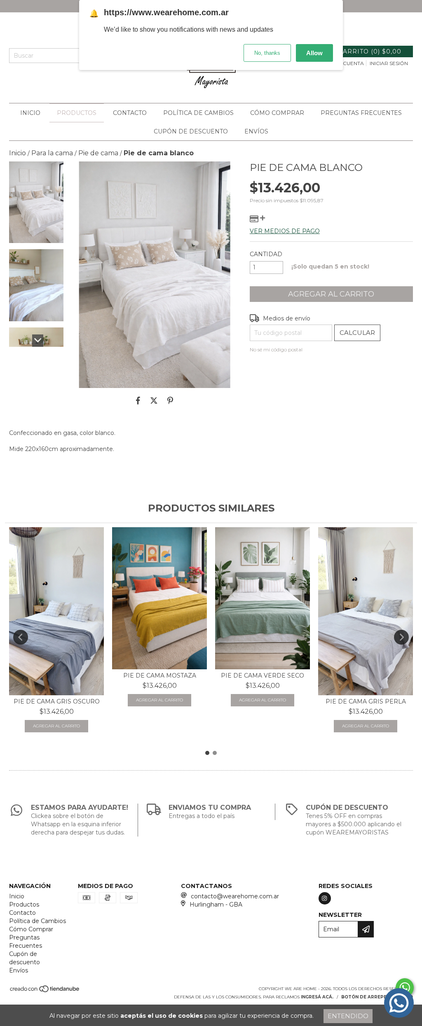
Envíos (256, 131)
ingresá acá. (317, 997)
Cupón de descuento (191, 131)
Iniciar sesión (389, 63)
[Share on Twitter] (154, 400)
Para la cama (52, 153)
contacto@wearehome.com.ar (235, 896)
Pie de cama (98, 153)
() (369, 51)
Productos (76, 113)
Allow (314, 52)
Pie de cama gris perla (366, 701)
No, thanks (267, 53)
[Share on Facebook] (138, 400)
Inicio (30, 113)
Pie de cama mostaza (159, 675)
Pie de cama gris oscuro (57, 701)
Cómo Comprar (277, 113)
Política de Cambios (198, 113)
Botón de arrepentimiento (377, 997)
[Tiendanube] (45, 991)
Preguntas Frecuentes (361, 113)
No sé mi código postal (276, 349)
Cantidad (266, 254)
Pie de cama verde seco (262, 675)
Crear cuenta (344, 63)
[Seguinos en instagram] (325, 898)
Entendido (348, 1016)
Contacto (130, 113)
